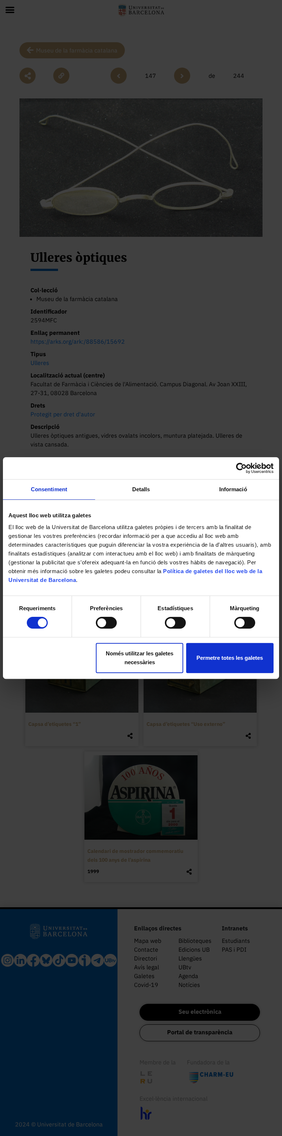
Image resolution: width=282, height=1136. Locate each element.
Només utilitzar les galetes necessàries (139, 657)
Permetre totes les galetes (229, 658)
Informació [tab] (233, 489)
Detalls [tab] (141, 489)
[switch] (106, 623)
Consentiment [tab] (49, 489)
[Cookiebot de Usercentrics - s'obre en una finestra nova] (241, 468)
